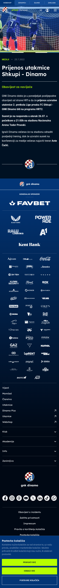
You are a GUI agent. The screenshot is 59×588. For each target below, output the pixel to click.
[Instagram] (12, 498)
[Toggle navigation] (55, 10)
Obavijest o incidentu (29, 512)
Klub (4, 431)
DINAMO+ (22, 3)
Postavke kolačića (29, 580)
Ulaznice (6, 416)
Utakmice (7, 404)
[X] (33, 498)
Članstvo (7, 399)
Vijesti (5, 387)
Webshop (7, 422)
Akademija (8, 441)
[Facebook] (5, 498)
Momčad (7, 393)
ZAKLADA (52, 3)
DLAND (37, 3)
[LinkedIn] (40, 498)
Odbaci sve (29, 571)
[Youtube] (26, 498)
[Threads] (19, 498)
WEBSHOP (7, 3)
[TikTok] (47, 498)
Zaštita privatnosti (29, 517)
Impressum (29, 523)
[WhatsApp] (54, 498)
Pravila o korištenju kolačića (29, 529)
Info (4, 451)
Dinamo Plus (9, 410)
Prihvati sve (29, 562)
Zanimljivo (8, 460)
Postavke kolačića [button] (29, 534)
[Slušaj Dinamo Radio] (41, 10)
